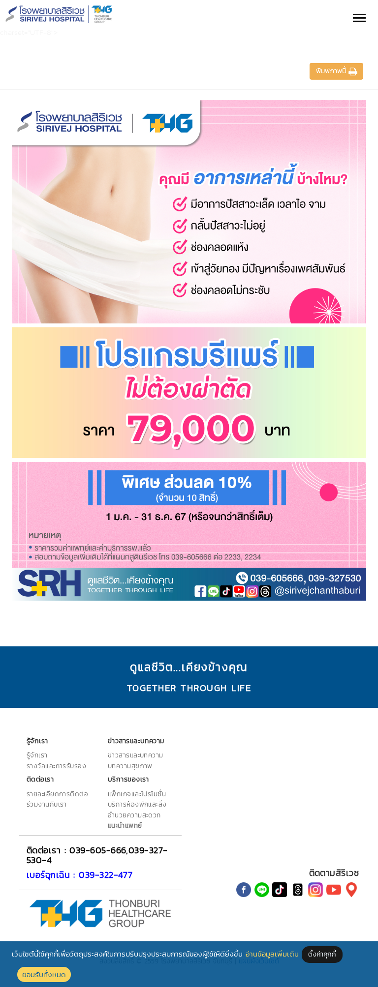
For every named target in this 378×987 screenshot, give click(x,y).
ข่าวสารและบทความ (135, 755)
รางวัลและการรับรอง (56, 766)
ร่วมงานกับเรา (47, 804)
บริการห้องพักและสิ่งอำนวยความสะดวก (137, 809)
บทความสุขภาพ (130, 766)
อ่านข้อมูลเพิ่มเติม (272, 953)
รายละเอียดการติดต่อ (57, 794)
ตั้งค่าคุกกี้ (322, 954)
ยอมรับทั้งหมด (44, 974)
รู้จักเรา (37, 755)
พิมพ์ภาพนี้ (332, 71)
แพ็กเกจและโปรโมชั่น (137, 794)
